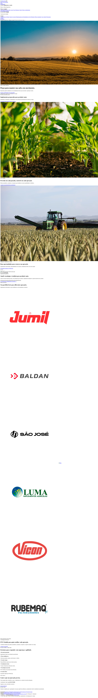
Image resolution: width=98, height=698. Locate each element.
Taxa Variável (44, 16)
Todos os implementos (26, 10)
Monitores (33, 16)
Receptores (49, 16)
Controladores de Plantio (4, 16)
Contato (31, 691)
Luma (12, 10)
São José (7, 10)
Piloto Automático (38, 16)
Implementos (2, 4)
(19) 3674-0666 (6, 693)
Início (1, 2)
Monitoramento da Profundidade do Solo (23, 16)
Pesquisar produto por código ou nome (7, 20)
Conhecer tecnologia (4, 646)
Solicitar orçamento (13, 281)
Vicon (14, 10)
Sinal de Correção (13, 16)
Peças (1, 3)
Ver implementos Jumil (4, 281)
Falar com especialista (11, 92)
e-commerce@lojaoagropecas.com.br (19, 693)
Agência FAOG (16, 694)
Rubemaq (17, 10)
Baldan (4, 10)
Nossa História (5, 2)
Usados (20, 10)
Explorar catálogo (3, 92)
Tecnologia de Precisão (4, 11)
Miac (10, 10)
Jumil (1, 10)
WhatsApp (11, 693)
